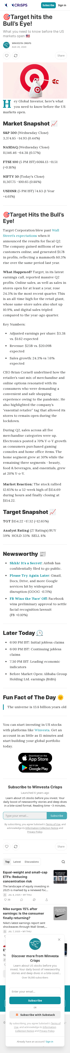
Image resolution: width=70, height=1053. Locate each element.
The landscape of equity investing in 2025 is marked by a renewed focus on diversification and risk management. (26, 888)
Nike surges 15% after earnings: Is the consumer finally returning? (23, 913)
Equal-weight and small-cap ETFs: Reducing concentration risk (25, 876)
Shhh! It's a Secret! (26, 563)
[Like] (6, 55)
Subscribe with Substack (37, 1015)
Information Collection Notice (41, 828)
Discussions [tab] (32, 861)
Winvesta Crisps (21, 43)
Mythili (27, 895)
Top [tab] (7, 861)
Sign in (62, 5)
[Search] (63, 862)
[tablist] (22, 862)
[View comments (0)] (21, 899)
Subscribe (48, 5)
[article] (35, 886)
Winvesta (42, 730)
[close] (59, 940)
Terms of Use (53, 824)
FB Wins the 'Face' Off (28, 598)
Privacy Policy (46, 1031)
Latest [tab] (17, 861)
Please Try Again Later (29, 575)
